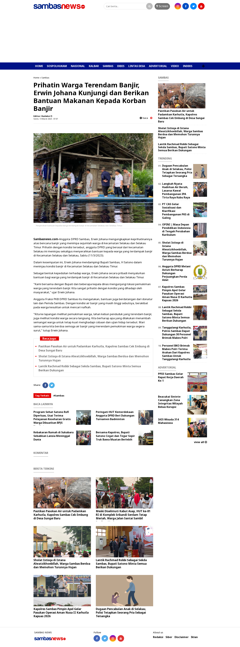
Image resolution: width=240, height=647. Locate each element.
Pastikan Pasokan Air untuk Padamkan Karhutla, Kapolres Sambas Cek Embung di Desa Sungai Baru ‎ (60, 514)
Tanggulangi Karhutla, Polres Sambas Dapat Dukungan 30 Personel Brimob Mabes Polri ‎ (176, 332)
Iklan (194, 637)
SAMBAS (108, 66)
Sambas (45, 77)
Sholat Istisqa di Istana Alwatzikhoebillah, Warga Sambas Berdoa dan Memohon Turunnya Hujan (61, 563)
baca (145, 118)
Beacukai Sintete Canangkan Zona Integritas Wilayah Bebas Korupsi (170, 402)
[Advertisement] (120, 38)
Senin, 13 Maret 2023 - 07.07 (45, 119)
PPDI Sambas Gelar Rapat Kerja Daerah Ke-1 (171, 377)
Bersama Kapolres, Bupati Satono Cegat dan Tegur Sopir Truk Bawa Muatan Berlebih (115, 436)
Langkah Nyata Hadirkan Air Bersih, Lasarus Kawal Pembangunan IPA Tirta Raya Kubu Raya (176, 190)
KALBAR (94, 66)
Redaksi (158, 637)
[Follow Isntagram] (113, 638)
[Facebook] (45, 385)
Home (36, 77)
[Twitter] (52, 385)
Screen (163, 6)
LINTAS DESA (136, 66)
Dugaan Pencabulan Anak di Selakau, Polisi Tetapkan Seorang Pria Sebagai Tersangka (121, 612)
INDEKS (187, 66)
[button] (203, 64)
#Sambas (58, 395)
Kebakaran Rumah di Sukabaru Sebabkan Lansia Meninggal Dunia (53, 436)
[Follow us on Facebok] (97, 638)
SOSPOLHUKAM (57, 66)
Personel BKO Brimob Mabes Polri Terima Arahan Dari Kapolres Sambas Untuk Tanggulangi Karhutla (176, 352)
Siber (169, 637)
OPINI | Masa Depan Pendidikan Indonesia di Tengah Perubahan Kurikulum (176, 229)
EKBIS (120, 66)
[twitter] (193, 6)
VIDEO (175, 66)
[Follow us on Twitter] (105, 638)
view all (199, 442)
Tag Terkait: (42, 395)
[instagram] (178, 6)
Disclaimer (182, 637)
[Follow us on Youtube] (121, 638)
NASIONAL (78, 66)
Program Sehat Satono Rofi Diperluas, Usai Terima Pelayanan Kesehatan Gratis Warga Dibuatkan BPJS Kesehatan (52, 419)
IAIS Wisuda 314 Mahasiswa (168, 421)
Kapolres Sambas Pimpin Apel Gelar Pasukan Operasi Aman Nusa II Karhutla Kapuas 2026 (61, 612)
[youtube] (201, 6)
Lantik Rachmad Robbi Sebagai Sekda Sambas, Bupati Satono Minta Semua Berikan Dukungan (121, 563)
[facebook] (185, 6)
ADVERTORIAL (158, 66)
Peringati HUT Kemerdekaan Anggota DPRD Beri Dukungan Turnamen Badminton (115, 415)
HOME (39, 66)
